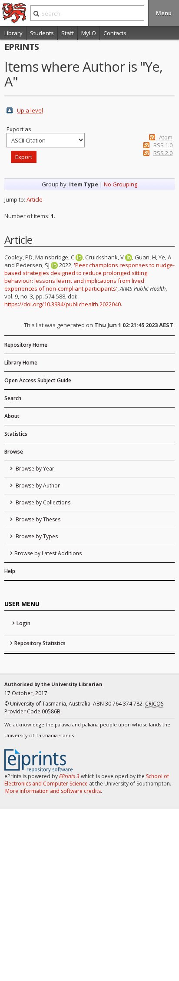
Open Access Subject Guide (37, 380)
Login (23, 623)
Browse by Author (37, 485)
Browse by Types (36, 536)
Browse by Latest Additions (48, 553)
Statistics (15, 433)
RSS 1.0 (162, 145)
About (12, 416)
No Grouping (120, 184)
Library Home (20, 362)
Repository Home (25, 344)
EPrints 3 (69, 776)
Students (42, 33)
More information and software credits (53, 791)
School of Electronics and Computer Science (86, 779)
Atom (165, 137)
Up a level (30, 110)
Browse (13, 451)
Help (9, 571)
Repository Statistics (40, 643)
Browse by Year (34, 468)
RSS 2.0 (162, 153)
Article (35, 199)
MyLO (88, 33)
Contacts (114, 33)
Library (13, 33)
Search (12, 398)
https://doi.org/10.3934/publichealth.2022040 (62, 304)
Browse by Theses (37, 519)
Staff (67, 33)
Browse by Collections (42, 502)
